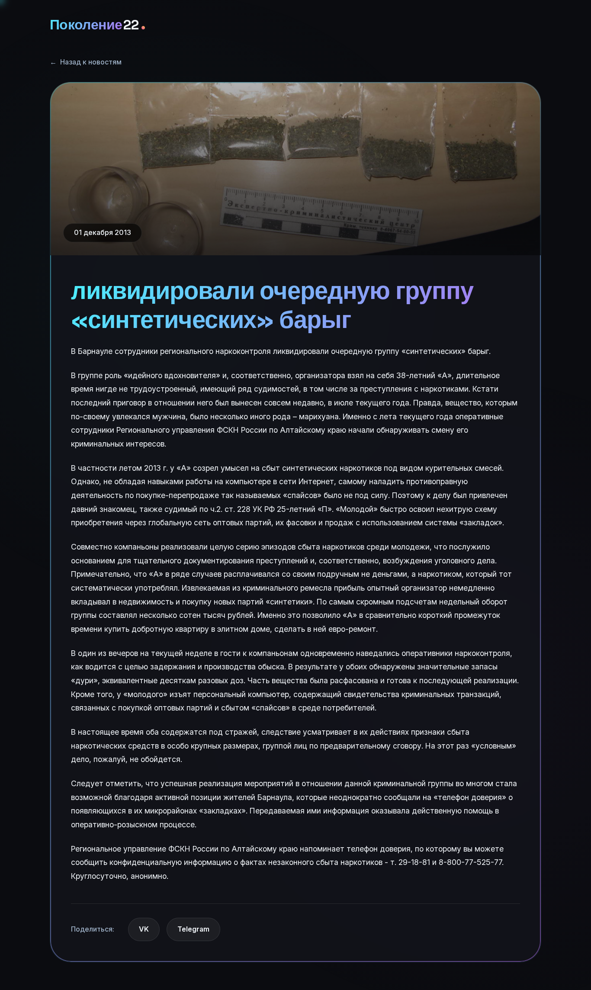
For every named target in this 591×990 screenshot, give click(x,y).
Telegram (193, 929)
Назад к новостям (86, 62)
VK (144, 929)
